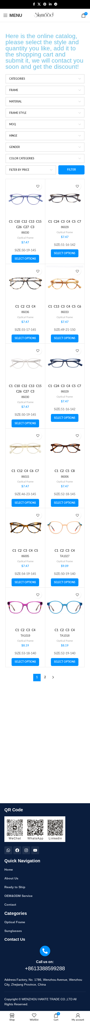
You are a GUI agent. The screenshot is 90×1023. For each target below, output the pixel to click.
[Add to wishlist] (38, 186)
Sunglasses (13, 931)
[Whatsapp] (8, 850)
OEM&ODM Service (18, 896)
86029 (65, 227)
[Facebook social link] (34, 4)
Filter (71, 169)
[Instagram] (26, 850)
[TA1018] (64, 607)
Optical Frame (25, 237)
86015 (25, 476)
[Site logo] (45, 15)
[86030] (25, 198)
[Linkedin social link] (50, 4)
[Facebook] (17, 850)
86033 (65, 312)
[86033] (64, 283)
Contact (10, 904)
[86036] (25, 283)
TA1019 (25, 635)
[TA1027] (64, 527)
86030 (25, 232)
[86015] (25, 448)
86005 (25, 556)
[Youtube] (35, 850)
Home (8, 869)
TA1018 (64, 635)
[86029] (64, 198)
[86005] (25, 527)
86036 (25, 312)
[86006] (64, 448)
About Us (11, 878)
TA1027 (64, 556)
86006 (65, 476)
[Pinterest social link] (45, 4)
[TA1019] (25, 607)
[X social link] (39, 4)
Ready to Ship (14, 887)
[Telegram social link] (56, 4)
